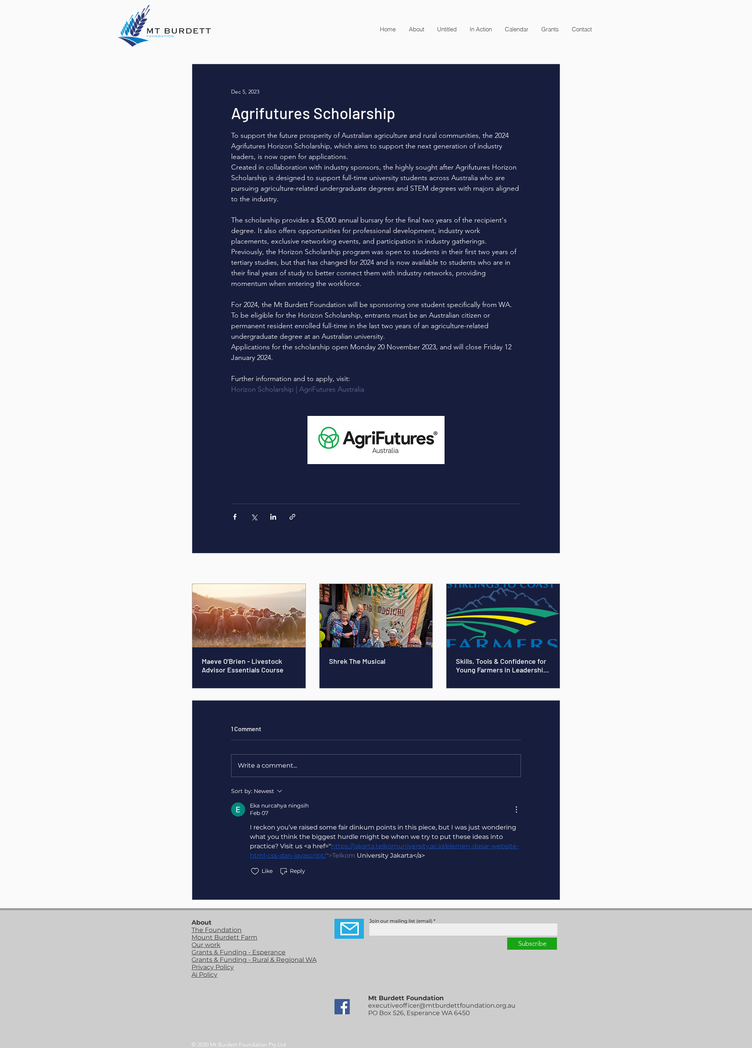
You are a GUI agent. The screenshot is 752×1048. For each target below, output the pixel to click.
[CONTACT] (349, 929)
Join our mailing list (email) (400, 921)
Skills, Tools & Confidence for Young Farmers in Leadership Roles (501, 665)
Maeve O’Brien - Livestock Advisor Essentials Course (243, 665)
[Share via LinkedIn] (273, 516)
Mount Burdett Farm (224, 937)
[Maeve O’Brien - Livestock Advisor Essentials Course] (249, 615)
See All (551, 569)
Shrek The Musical (357, 661)
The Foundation (217, 930)
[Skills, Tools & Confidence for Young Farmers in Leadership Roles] (503, 615)
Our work (206, 945)
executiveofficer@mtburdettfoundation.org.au (441, 1005)
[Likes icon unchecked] (255, 871)
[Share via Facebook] (235, 516)
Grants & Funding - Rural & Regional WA (254, 959)
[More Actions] (516, 809)
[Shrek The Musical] (376, 615)
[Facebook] (342, 1006)
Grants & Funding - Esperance (239, 952)
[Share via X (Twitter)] (254, 516)
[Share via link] (292, 516)
